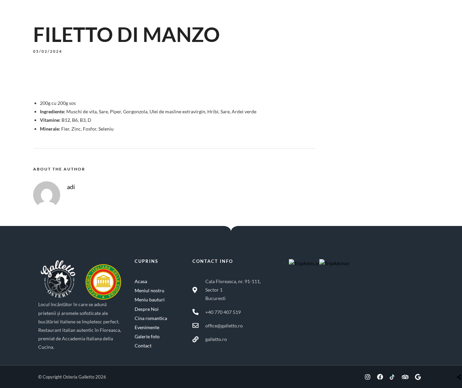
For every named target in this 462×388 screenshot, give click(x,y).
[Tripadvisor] (405, 377)
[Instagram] (368, 377)
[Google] (418, 377)
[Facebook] (380, 377)
